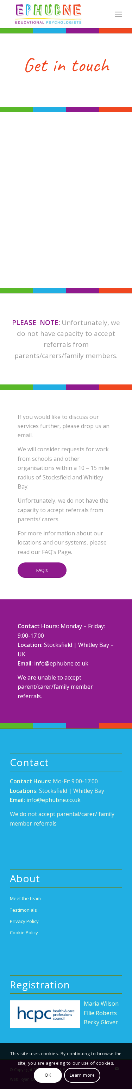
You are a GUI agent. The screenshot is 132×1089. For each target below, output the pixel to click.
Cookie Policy (24, 932)
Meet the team (25, 898)
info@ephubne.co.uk (61, 663)
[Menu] (118, 14)
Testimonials (23, 910)
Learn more (82, 1075)
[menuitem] (118, 14)
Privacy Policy (24, 921)
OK (48, 1075)
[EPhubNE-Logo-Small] (55, 14)
